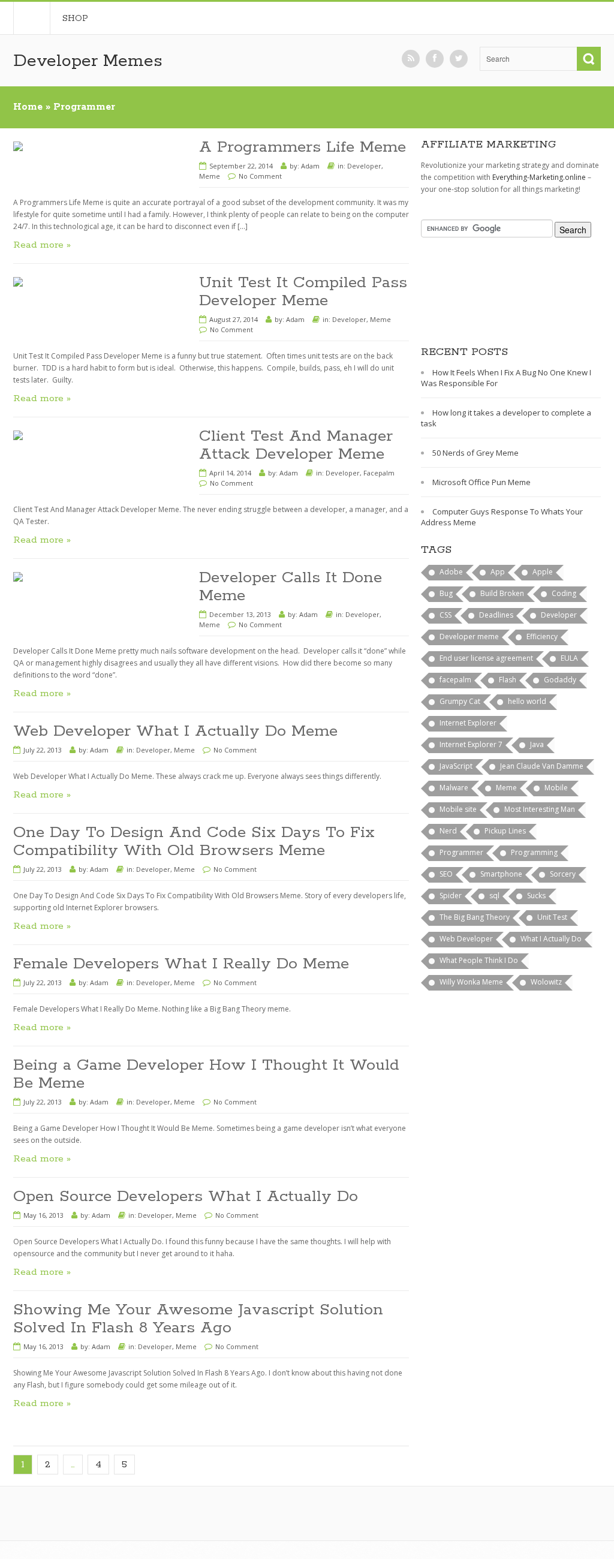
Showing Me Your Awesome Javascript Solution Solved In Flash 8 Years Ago (198, 1318)
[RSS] (411, 59)
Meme (209, 175)
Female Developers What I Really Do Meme (181, 963)
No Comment (260, 175)
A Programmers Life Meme (302, 147)
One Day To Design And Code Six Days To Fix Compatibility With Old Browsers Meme (194, 841)
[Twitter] (459, 59)
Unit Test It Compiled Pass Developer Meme (303, 291)
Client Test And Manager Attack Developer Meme (296, 445)
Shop (75, 18)
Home (31, 18)
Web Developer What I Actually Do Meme (175, 731)
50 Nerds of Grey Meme (475, 452)
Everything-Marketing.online (539, 177)
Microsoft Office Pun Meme (481, 482)
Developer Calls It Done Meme (290, 586)
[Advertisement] (481, 300)
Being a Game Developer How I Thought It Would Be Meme (206, 1074)
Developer (364, 165)
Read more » (42, 245)
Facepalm (379, 472)
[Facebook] (435, 59)
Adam (310, 165)
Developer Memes (87, 61)
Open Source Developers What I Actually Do (185, 1196)
